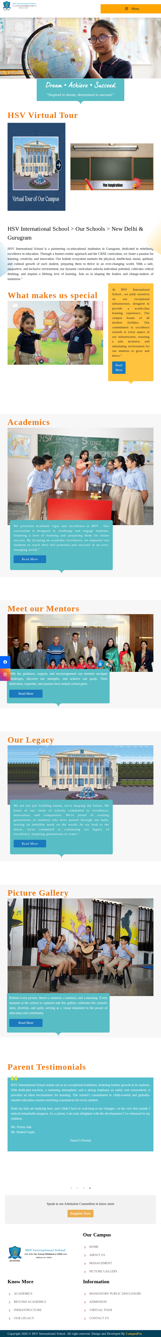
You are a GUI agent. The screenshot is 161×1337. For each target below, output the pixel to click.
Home (94, 1246)
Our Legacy (24, 1318)
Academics (23, 1293)
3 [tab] (84, 1188)
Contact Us (99, 1318)
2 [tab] (77, 1188)
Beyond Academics (30, 1301)
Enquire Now (80, 1213)
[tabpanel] (80, 1128)
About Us (97, 1255)
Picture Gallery (103, 1271)
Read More (30, 559)
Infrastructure (28, 1310)
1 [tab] (71, 1188)
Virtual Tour (100, 1310)
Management (100, 1263)
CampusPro (134, 1333)
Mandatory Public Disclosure (115, 1293)
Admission (98, 1301)
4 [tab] (90, 1188)
